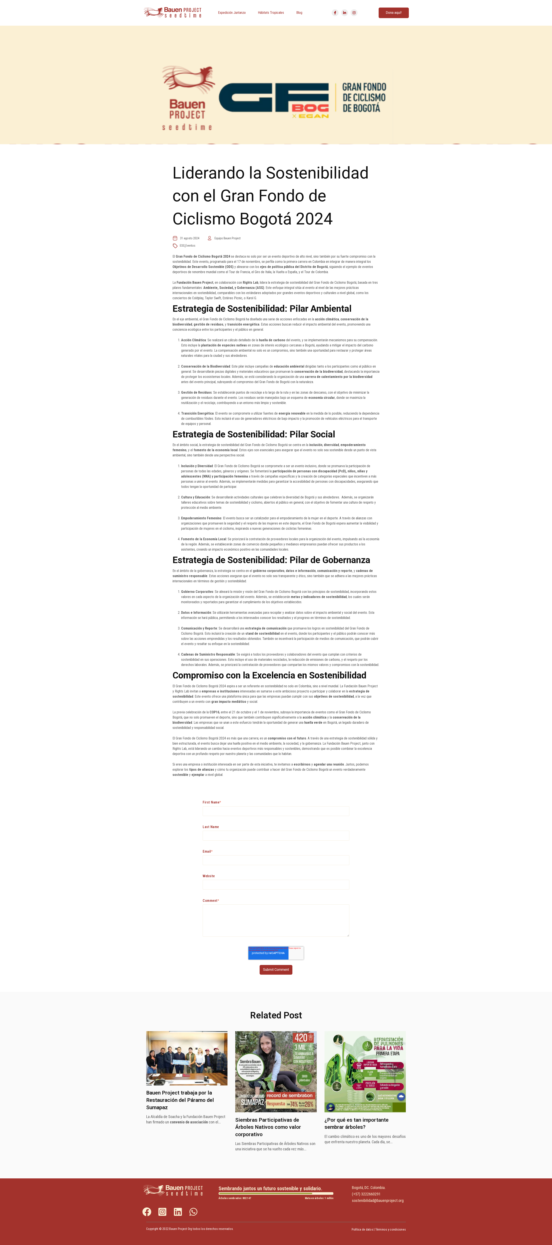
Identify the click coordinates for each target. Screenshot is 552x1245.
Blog (299, 13)
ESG (182, 245)
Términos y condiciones (390, 1229)
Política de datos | (363, 1229)
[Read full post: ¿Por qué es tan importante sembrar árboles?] (365, 1111)
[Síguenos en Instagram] (354, 12)
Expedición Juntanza (232, 13)
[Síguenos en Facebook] (335, 12)
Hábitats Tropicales (271, 13)
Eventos (190, 245)
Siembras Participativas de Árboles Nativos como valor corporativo (268, 1127)
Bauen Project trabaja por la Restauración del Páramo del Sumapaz (180, 1100)
